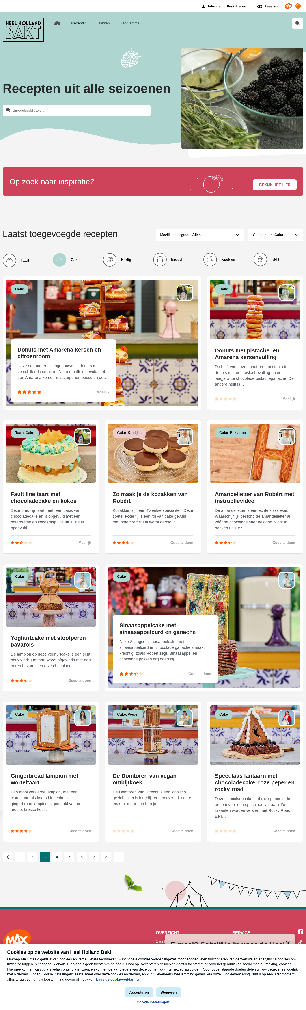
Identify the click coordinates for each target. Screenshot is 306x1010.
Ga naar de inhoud (153, 3)
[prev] (8, 857)
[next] (119, 857)
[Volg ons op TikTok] (300, 943)
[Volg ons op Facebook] (300, 932)
